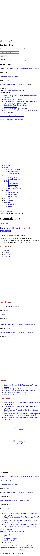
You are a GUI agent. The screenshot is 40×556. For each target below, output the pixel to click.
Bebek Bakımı (13, 183)
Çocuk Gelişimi (13, 194)
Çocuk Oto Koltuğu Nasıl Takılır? (11, 306)
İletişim (7, 202)
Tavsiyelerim (8, 542)
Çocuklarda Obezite (10, 107)
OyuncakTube (4, 223)
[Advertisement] (20, 20)
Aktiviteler (8, 200)
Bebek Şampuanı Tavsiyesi (13, 410)
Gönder (22, 550)
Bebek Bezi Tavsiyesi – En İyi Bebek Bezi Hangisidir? (18, 324)
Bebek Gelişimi (13, 185)
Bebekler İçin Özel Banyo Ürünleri (15, 105)
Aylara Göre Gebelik (15, 169)
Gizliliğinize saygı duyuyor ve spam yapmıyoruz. (16, 60)
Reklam (10, 206)
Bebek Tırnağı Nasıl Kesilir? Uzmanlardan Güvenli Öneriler (19, 68)
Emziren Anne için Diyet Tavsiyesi (15, 109)
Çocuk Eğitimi (13, 192)
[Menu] (1, 210)
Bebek (6, 181)
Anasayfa (8, 165)
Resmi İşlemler (9, 540)
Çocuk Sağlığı (12, 196)
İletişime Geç (12, 204)
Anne (6, 175)
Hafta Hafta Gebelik (14, 171)
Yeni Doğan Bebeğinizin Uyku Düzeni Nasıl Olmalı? (17, 84)
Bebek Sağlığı (12, 187)
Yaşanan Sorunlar (14, 173)
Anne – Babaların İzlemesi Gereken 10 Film (18, 103)
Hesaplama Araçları (10, 539)
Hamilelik (8, 167)
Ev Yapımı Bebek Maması (16, 188)
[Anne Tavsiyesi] (11, 120)
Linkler (2, 314)
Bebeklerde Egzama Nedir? (9, 76)
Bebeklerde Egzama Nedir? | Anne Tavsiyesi (21, 415)
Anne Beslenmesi (14, 179)
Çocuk (6, 190)
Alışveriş (7, 198)
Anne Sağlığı (12, 177)
